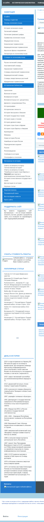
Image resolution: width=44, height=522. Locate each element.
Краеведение (8, 132)
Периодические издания (12, 144)
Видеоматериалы (10, 190)
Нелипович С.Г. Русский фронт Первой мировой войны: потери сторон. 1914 (17, 303)
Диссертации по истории (13, 183)
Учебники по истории (11, 154)
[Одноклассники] (42, 134)
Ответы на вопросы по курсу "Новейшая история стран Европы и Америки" (16, 171)
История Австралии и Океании (15, 113)
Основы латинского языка (13, 23)
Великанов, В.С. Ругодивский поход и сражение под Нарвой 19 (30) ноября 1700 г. (17, 313)
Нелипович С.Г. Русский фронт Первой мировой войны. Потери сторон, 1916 (17, 318)
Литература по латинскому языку (15, 54)
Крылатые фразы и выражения (15, 50)
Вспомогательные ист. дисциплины (16, 100)
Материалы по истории (12, 161)
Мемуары (7, 135)
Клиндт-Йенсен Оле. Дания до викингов (18, 293)
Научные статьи (9, 186)
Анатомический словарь (12, 66)
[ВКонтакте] (39, 134)
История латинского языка (13, 28)
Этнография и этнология (13, 157)
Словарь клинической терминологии (16, 72)
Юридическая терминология (14, 82)
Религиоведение (10, 151)
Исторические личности (12, 109)
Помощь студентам (11, 20)
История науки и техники (13, 119)
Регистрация (23, 516)
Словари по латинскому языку (14, 57)
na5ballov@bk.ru (26, 487)
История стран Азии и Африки (14, 125)
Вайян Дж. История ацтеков (13, 291)
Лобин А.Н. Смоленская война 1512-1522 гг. (16, 308)
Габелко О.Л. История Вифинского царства (16, 275)
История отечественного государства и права (18, 179)
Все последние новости (12, 196)
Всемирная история (11, 97)
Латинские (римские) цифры (14, 34)
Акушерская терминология (13, 69)
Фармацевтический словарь (13, 75)
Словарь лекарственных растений (16, 78)
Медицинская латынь (11, 41)
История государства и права (14, 116)
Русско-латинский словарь (13, 62)
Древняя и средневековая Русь (15, 103)
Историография (9, 106)
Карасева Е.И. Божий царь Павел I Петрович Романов (16, 279)
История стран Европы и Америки (16, 128)
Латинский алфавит (11, 31)
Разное (6, 148)
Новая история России (12, 138)
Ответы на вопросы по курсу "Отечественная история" (14, 167)
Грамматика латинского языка (14, 38)
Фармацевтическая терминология (16, 47)
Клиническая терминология (13, 44)
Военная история (10, 94)
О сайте (7, 17)
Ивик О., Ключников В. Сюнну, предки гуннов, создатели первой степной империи (17, 298)
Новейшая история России (13, 141)
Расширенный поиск (11, 193)
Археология (8, 90)
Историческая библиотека (13, 85)
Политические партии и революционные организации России (17, 175)
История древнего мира (12, 122)
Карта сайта (8, 200)
